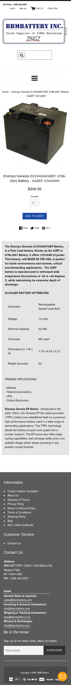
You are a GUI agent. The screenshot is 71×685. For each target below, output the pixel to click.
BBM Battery (43, 672)
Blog (10, 521)
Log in (12, 8)
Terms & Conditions (19, 512)
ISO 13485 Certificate (20, 525)
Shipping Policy (17, 516)
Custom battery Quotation (23, 491)
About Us (13, 495)
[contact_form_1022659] (62, 676)
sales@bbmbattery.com (18, 600)
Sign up (23, 8)
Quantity (34, 196)
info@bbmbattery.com (17, 608)
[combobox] (36, 55)
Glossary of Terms (19, 500)
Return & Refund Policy (21, 508)
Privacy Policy (16, 504)
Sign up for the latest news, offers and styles (30, 641)
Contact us (14, 543)
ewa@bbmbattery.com (17, 617)
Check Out (53, 8)
